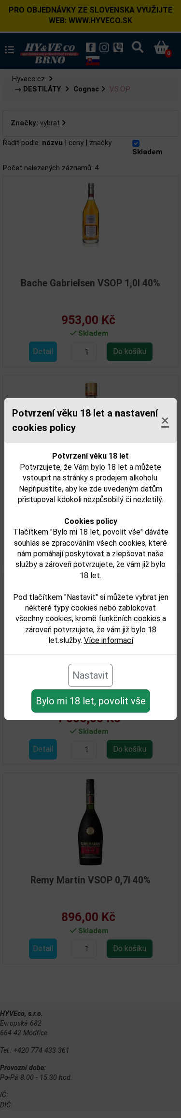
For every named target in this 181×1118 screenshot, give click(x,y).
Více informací (108, 640)
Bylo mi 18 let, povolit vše (91, 701)
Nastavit (90, 675)
